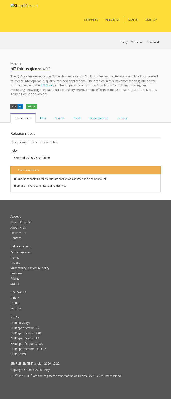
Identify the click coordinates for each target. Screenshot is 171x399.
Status (14, 284)
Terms (14, 258)
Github (14, 298)
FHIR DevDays (20, 323)
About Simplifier (21, 222)
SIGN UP (151, 20)
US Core (47, 85)
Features (16, 273)
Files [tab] (43, 118)
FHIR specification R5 (24, 328)
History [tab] (122, 118)
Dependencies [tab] (99, 118)
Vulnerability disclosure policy (29, 268)
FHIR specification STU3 (26, 344)
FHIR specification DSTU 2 (28, 349)
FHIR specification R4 (24, 338)
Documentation (21, 252)
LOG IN (133, 20)
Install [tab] (77, 118)
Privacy (15, 263)
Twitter (15, 303)
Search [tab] (59, 118)
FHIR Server (18, 354)
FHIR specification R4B (25, 333)
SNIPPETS (91, 20)
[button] (124, 42)
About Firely (18, 227)
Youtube (16, 308)
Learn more (18, 233)
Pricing (14, 278)
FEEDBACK (112, 20)
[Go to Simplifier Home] (24, 8)
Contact (15, 238)
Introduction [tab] (23, 118)
